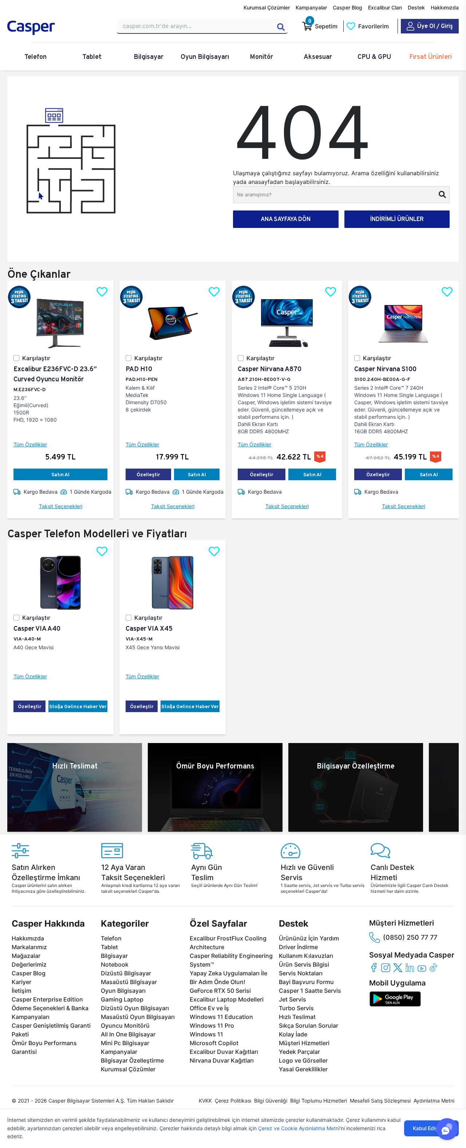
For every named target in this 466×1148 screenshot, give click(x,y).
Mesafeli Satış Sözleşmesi (380, 1100)
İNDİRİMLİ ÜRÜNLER (397, 219)
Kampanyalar (311, 7)
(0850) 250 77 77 (410, 937)
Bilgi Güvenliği (270, 1100)
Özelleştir (148, 474)
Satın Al (60, 474)
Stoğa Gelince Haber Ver (78, 706)
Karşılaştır (36, 358)
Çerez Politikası (233, 1100)
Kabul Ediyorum (431, 1128)
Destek (416, 7)
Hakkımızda (445, 7)
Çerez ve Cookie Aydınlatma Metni (299, 1128)
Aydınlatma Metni (434, 1100)
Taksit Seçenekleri (60, 506)
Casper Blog (347, 7)
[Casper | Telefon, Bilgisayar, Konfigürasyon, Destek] (57, 28)
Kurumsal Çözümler (267, 7)
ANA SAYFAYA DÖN (286, 219)
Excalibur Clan (385, 7)
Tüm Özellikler (30, 444)
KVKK (205, 1100)
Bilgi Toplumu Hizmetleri (318, 1100)
